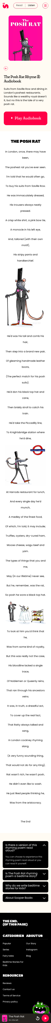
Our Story (31, 943)
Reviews (7, 983)
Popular (7, 943)
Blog (28, 956)
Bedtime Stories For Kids (13, 963)
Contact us (9, 989)
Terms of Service (11, 996)
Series (6, 950)
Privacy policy (10, 1002)
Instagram (31, 950)
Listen (31, 5)
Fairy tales (8, 956)
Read (19, 5)
